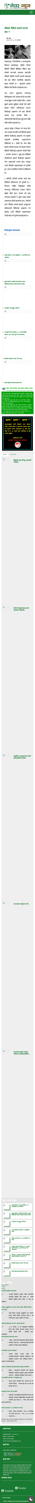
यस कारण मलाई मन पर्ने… (22, 904)
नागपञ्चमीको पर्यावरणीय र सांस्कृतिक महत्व (20, 1230)
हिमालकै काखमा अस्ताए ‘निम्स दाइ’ (13, 358)
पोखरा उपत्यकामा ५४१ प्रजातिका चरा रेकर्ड (21, 1238)
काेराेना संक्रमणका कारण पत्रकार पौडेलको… (21, 609)
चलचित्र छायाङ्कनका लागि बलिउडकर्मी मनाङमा (22, 757)
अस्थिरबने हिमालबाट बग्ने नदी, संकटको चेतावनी (12, 1323)
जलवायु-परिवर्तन (5, 1285)
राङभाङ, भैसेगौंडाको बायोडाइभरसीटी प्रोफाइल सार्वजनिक (15, 1367)
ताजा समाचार (13, 454)
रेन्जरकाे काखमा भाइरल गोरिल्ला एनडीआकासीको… (22, 1053)
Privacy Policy (6, 1498)
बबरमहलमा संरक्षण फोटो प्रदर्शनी (9, 1391)
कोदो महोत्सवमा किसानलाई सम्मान (13, 382)
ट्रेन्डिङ (5, 454)
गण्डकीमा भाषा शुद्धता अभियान (11, 308)
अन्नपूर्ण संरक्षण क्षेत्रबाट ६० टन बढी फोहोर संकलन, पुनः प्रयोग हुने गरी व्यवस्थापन (20, 1247)
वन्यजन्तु (3, 1288)
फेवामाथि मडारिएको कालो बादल (8, 1291)
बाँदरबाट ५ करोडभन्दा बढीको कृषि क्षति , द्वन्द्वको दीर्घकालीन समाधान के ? (21, 1255)
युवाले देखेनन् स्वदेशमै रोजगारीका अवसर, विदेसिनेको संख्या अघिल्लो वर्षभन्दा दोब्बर (21, 1214)
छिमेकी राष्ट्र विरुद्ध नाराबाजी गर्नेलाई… (22, 461)
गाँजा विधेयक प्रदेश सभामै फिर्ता (9, 1350)
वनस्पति (3, 1287)
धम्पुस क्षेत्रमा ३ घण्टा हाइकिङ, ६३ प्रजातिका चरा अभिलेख (20, 1205)
